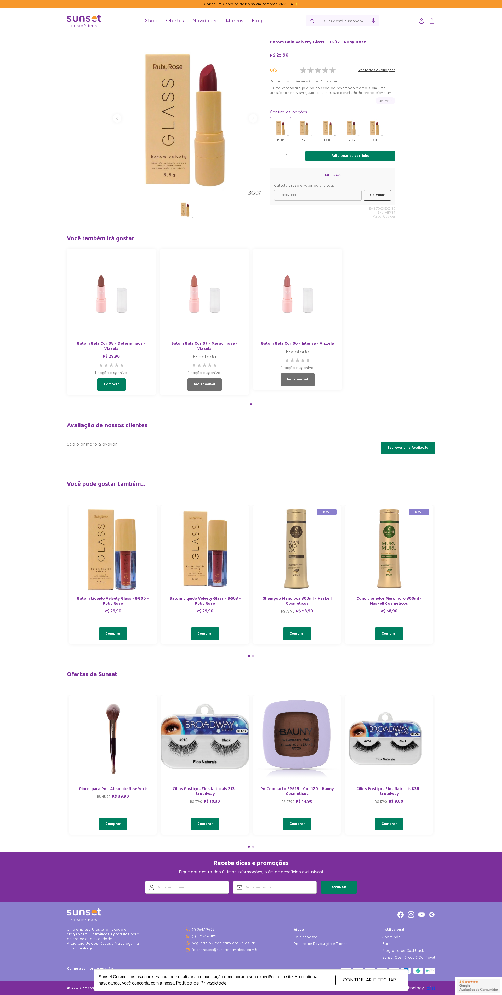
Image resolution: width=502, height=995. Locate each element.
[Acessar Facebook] (400, 914)
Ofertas (175, 21)
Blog (257, 21)
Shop (151, 21)
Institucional (393, 930)
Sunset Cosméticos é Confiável (408, 957)
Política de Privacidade (201, 983)
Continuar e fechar (369, 980)
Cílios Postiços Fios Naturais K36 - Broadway (389, 792)
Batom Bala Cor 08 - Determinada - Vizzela (111, 347)
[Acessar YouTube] (421, 914)
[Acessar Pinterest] (432, 914)
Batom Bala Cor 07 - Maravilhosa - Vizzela (204, 347)
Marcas (234, 21)
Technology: (413, 988)
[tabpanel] (113, 574)
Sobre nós (391, 937)
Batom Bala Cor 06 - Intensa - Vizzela (297, 344)
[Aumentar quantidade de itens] (297, 156)
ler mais (385, 101)
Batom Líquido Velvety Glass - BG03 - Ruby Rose (205, 602)
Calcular (377, 195)
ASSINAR (339, 888)
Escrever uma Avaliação (408, 448)
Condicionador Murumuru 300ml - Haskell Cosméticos (389, 602)
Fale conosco (305, 937)
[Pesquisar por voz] (373, 20)
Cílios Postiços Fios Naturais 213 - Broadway (205, 792)
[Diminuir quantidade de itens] (276, 156)
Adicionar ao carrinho (350, 156)
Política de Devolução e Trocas (320, 944)
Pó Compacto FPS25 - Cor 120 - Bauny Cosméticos (297, 792)
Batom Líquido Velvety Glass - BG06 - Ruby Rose (113, 602)
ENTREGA (333, 175)
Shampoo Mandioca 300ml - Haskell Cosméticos (297, 602)
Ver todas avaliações (376, 70)
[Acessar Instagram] (411, 914)
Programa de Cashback (403, 951)
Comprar (111, 384)
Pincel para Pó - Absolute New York (113, 789)
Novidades (205, 21)
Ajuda (299, 930)
